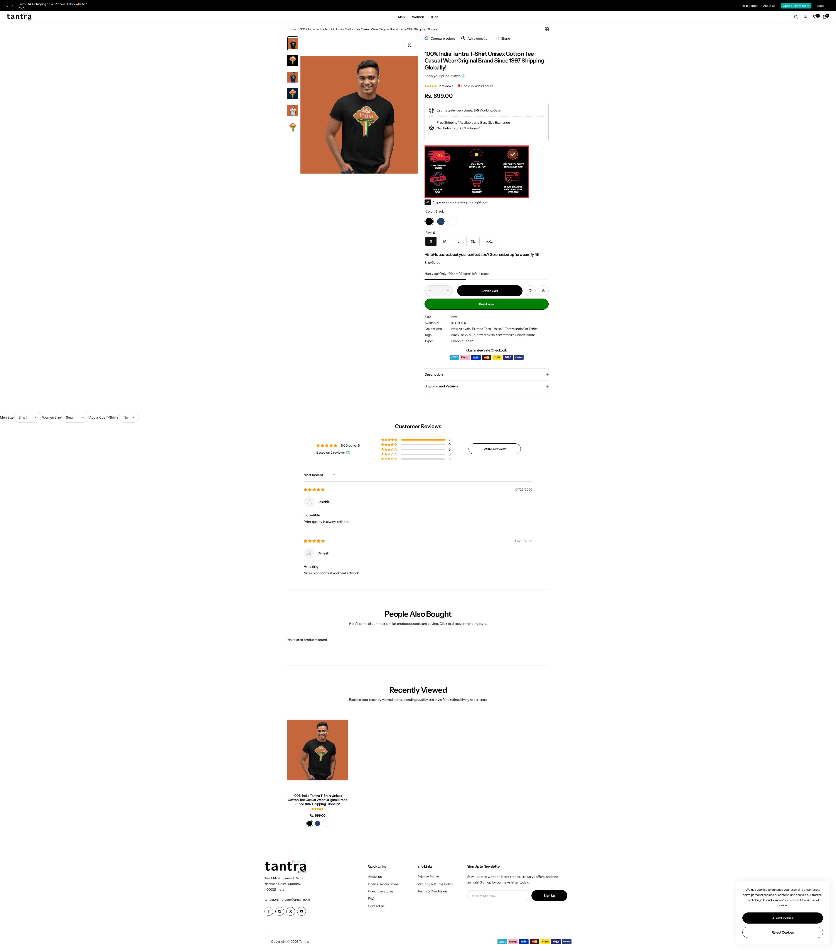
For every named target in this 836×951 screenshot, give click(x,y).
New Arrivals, (461, 329)
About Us (769, 5)
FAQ (371, 899)
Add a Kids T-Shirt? (103, 417)
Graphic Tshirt (462, 341)
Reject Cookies (783, 932)
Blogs (820, 5)
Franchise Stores (380, 891)
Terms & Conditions (432, 891)
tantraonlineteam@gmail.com (287, 899)
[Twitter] (290, 911)
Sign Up (549, 896)
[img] (314, 490)
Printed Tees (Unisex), (488, 329)
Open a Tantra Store (796, 5)
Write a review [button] (495, 449)
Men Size (6, 417)
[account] (805, 17)
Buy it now (486, 304)
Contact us (376, 906)
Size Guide (432, 262)
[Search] (796, 17)
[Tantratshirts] (20, 17)
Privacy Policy (428, 877)
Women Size (51, 417)
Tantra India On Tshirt (521, 329)
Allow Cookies (782, 918)
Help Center (750, 5)
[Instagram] (279, 911)
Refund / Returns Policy (435, 884)
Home (291, 29)
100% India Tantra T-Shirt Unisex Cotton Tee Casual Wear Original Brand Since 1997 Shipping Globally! (317, 800)
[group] (359, 114)
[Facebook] (269, 911)
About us (375, 877)
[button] (7, 5)
